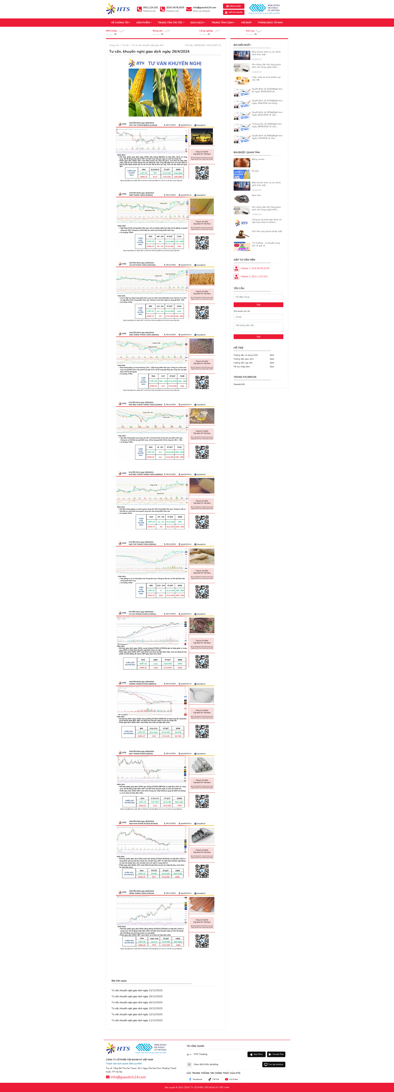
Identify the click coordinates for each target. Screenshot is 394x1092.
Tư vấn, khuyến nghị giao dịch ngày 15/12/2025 (137, 1008)
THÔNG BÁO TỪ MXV (270, 22)
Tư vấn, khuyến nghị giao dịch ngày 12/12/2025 (137, 1014)
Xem (272, 355)
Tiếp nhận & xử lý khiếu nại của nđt (266, 78)
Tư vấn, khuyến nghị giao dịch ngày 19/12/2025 (137, 996)
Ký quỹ (255, 170)
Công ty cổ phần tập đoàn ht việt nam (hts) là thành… (266, 221)
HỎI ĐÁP (246, 22)
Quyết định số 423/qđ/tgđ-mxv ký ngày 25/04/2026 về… (267, 90)
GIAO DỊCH (196, 22)
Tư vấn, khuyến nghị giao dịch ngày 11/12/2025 (137, 1020)
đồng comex (258, 159)
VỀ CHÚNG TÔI (120, 22)
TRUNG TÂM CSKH (222, 22)
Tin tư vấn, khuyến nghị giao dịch (148, 45)
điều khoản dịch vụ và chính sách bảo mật (266, 53)
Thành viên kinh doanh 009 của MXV (124, 1063)
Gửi (258, 304)
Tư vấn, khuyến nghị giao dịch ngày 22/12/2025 (137, 990)
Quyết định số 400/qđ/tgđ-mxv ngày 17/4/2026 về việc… (267, 137)
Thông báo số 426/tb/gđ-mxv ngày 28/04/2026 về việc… (267, 125)
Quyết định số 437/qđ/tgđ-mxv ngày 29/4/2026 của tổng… (267, 102)
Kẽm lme (256, 195)
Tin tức (125, 45)
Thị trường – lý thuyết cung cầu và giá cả (266, 244)
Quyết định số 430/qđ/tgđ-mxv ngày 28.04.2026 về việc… (267, 113)
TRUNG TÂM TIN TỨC (170, 22)
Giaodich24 (239, 384)
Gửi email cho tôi (242, 311)
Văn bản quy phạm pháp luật (267, 231)
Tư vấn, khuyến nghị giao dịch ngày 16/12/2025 (137, 1002)
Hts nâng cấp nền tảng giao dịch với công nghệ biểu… (266, 66)
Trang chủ (114, 45)
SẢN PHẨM (143, 22)
